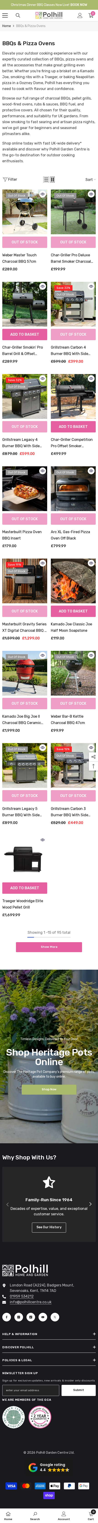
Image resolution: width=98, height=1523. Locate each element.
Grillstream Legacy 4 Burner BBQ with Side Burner (21, 443)
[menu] (5, 15)
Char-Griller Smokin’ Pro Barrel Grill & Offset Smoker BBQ (22, 351)
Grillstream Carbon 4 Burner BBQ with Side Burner (69, 351)
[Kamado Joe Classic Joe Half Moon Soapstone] (73, 581)
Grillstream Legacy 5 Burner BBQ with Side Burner (21, 812)
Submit (78, 1390)
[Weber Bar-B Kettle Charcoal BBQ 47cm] (73, 673)
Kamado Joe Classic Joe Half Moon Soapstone (71, 627)
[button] (46, 179)
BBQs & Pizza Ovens (31, 26)
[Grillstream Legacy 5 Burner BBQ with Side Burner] (24, 765)
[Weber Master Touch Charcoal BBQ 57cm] (24, 212)
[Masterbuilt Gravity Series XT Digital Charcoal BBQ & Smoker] (24, 581)
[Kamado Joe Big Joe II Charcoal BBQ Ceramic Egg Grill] (24, 673)
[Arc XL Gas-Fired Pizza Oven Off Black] (73, 488)
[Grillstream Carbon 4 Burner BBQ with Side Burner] (73, 304)
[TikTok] (30, 1317)
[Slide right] (90, 1204)
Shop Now (49, 1089)
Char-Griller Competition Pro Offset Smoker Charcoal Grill (72, 443)
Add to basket (24, 334)
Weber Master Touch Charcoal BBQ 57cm (19, 258)
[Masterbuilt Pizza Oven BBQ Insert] (24, 488)
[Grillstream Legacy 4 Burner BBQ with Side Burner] (24, 396)
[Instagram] (18, 1317)
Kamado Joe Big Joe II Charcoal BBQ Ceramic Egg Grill (21, 720)
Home (6, 26)
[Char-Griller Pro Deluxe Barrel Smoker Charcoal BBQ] (73, 212)
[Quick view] (42, 194)
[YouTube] (43, 1317)
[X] (55, 1317)
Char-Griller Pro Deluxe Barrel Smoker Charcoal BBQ (71, 259)
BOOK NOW (78, 5)
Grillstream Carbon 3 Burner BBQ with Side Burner (69, 812)
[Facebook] (6, 1317)
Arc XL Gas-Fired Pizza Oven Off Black (70, 535)
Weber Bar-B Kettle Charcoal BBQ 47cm (68, 719)
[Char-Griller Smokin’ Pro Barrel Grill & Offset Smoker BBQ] (24, 304)
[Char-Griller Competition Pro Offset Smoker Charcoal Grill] (73, 396)
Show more (49, 947)
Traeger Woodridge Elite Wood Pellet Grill (22, 904)
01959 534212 (22, 1296)
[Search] (18, 15)
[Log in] (80, 15)
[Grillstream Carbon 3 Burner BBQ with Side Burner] (73, 765)
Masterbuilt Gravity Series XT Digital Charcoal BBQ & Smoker (24, 628)
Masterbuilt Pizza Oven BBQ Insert (22, 535)
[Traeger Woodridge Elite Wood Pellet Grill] (24, 857)
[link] (35, 1515)
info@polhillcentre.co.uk (31, 1302)
